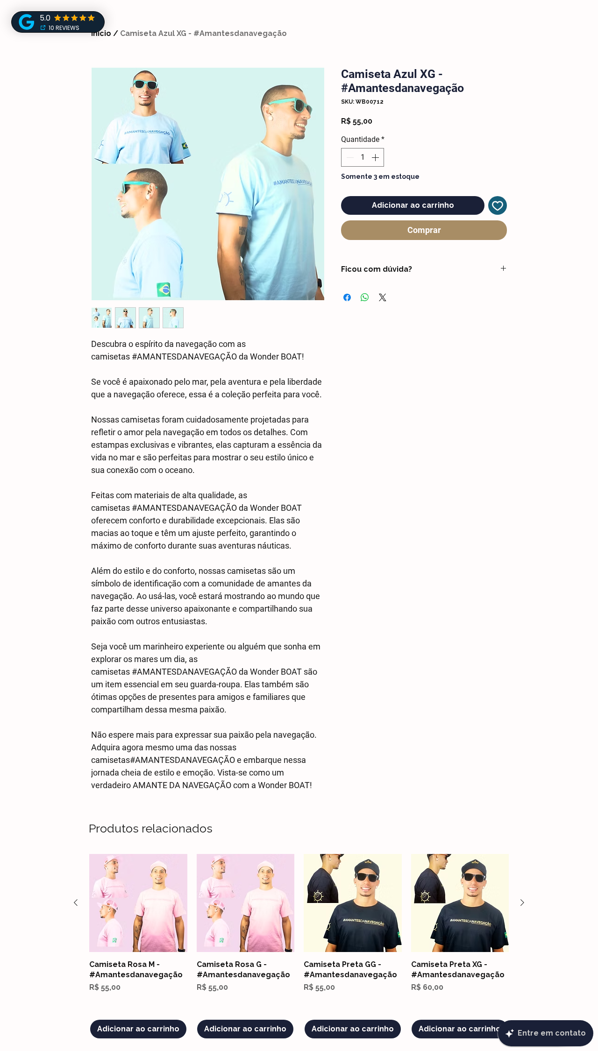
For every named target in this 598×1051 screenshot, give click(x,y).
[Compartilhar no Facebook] (347, 297)
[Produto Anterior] (75, 902)
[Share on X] (382, 297)
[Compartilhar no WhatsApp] (364, 297)
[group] (299, 946)
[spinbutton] (363, 157)
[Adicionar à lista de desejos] (497, 205)
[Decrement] (349, 157)
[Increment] (376, 157)
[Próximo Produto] (522, 902)
